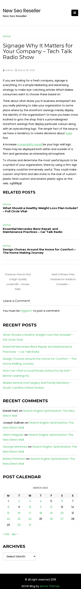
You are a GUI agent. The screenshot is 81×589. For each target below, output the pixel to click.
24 (30, 519)
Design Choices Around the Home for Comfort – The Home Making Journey (39, 251)
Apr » (15, 534)
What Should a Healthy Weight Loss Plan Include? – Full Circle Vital (40, 209)
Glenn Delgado (13, 435)
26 (51, 519)
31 (30, 525)
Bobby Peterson (14, 459)
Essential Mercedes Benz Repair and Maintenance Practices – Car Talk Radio (33, 230)
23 (19, 519)
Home (7, 36)
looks (69, 133)
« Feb (6, 534)
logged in (27, 311)
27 (62, 519)
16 (19, 513)
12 (51, 507)
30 (19, 525)
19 (51, 513)
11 (40, 507)
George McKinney (15, 447)
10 (30, 507)
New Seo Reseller (22, 11)
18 (41, 513)
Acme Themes (50, 586)
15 (8, 513)
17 (30, 513)
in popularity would (30, 144)
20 (62, 513)
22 (8, 519)
